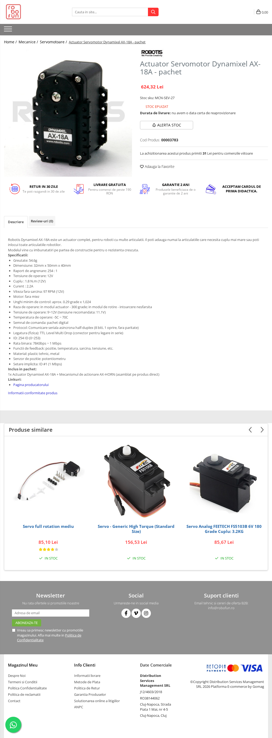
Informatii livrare (87, 675)
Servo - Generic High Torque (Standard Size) (136, 529)
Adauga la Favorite (159, 166)
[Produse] (8, 31)
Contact (14, 700)
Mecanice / (29, 41)
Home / (11, 41)
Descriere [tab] (16, 221)
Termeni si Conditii (22, 682)
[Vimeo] (136, 613)
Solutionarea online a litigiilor (97, 700)
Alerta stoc (169, 125)
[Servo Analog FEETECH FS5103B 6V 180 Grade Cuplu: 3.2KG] (224, 481)
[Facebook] (126, 613)
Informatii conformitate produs (32, 393)
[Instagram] (146, 613)
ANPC (78, 707)
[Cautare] (153, 12)
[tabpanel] (68, 113)
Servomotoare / (54, 41)
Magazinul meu (23, 665)
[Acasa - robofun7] (30, 12)
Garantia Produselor (90, 694)
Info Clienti (84, 665)
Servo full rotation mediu (48, 526)
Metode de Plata (87, 682)
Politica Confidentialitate (27, 688)
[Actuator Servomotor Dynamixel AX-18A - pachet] (68, 113)
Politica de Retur (87, 688)
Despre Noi (17, 675)
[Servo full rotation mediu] (48, 481)
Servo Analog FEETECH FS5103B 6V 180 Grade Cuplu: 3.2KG (224, 529)
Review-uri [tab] (42, 221)
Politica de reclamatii (24, 694)
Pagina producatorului (31, 384)
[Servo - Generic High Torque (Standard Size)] (136, 481)
